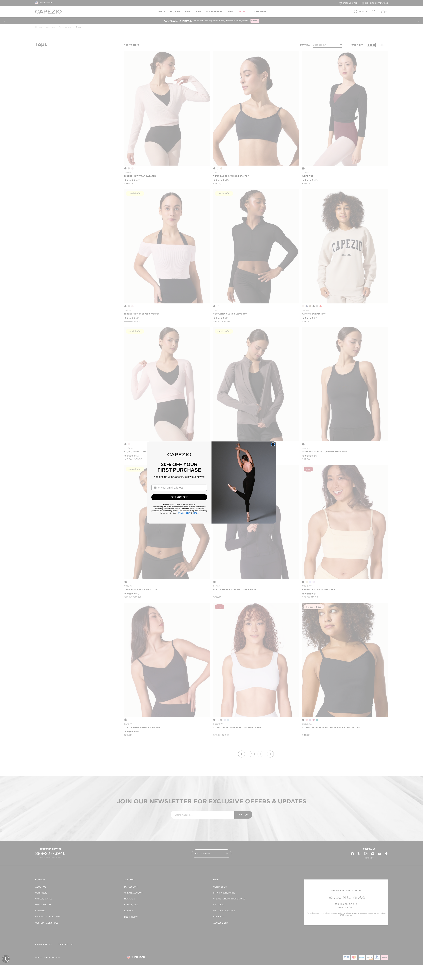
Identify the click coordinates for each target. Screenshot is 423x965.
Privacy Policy (184, 513)
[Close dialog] (273, 444)
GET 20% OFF (179, 497)
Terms (196, 513)
